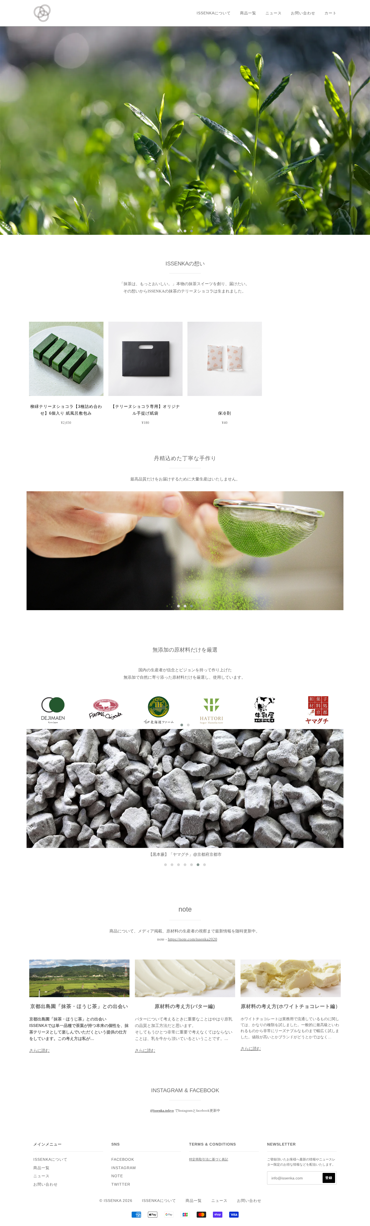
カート (330, 13)
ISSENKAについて (214, 13)
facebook (122, 1159)
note (117, 1176)
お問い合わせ (303, 13)
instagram (123, 1168)
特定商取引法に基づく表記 (208, 1159)
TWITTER (120, 1184)
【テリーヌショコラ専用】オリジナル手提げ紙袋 (145, 410)
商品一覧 (248, 13)
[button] (178, 231)
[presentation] (18, 524)
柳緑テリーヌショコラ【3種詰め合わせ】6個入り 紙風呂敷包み (66, 410)
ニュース (273, 13)
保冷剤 (224, 413)
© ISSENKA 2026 (115, 1200)
